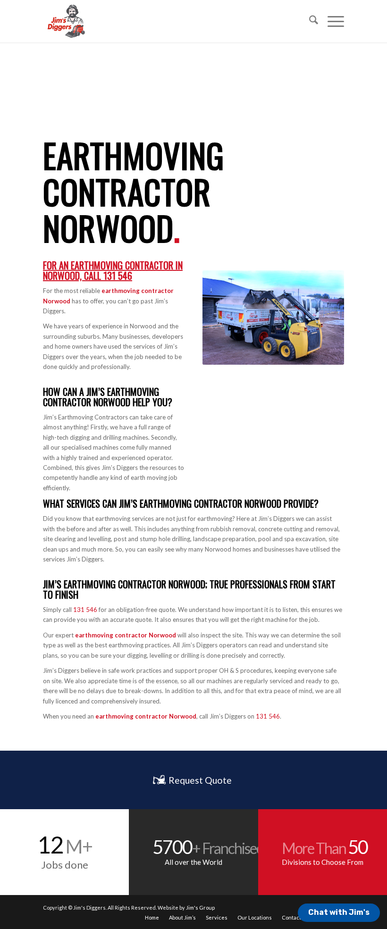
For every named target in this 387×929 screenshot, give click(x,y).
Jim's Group (200, 907)
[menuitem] (309, 21)
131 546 (117, 275)
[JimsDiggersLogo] (66, 21)
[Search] (309, 21)
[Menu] (331, 21)
